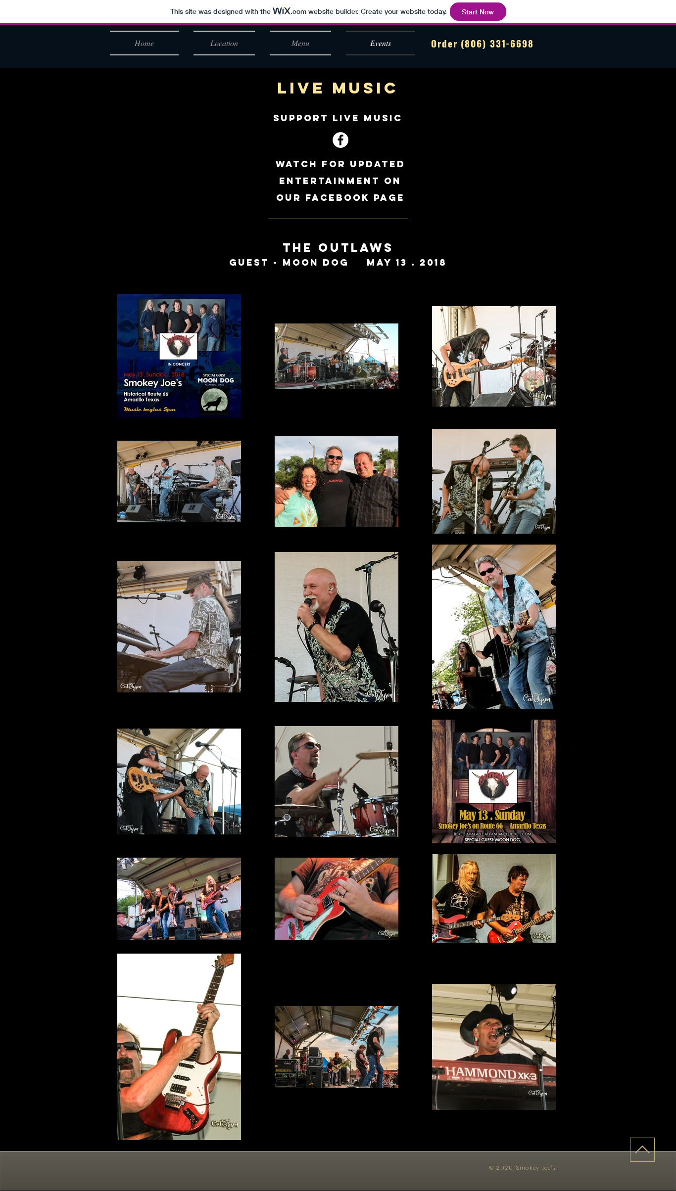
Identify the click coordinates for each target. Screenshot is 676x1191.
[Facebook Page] (340, 140)
